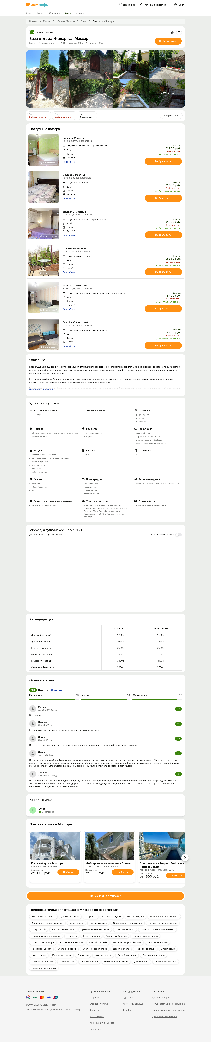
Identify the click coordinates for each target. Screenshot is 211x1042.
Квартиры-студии (111, 916)
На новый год (67, 961)
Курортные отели (61, 955)
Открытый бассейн (116, 935)
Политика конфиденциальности (168, 1010)
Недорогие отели (145, 948)
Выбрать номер (168, 41)
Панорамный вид (125, 929)
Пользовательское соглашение (168, 1003)
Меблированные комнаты (164, 916)
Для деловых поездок (44, 968)
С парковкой (39, 929)
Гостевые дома (135, 916)
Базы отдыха (76, 922)
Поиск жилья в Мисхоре (105, 896)
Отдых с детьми (89, 961)
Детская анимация (157, 942)
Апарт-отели (168, 948)
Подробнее (69, 162)
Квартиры (90, 916)
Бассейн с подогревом (145, 935)
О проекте (95, 997)
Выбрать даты (163, 161)
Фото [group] (28, 13)
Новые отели (39, 955)
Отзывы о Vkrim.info (100, 1003)
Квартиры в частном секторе (47, 922)
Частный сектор (98, 922)
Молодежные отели (42, 961)
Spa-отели (83, 955)
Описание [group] (54, 13)
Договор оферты (161, 997)
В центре (72, 935)
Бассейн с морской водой (127, 942)
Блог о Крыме (97, 1016)
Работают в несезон (154, 955)
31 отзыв (56, 690)
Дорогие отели (121, 948)
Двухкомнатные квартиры (163, 922)
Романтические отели (116, 961)
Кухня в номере (91, 935)
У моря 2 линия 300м (63, 929)
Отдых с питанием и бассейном (157, 929)
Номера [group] (40, 13)
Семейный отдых (127, 955)
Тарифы (127, 1010)
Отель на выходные (165, 961)
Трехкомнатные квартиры (95, 929)
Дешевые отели (70, 916)
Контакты (94, 1010)
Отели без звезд (67, 948)
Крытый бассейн (98, 942)
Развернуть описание (41, 389)
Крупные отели (103, 955)
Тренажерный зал (41, 948)
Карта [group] (67, 13)
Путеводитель (97, 1029)
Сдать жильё (129, 997)
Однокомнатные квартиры (127, 922)
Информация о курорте (102, 1022)
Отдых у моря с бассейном (46, 935)
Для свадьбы (141, 961)
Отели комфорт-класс (95, 948)
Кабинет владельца (133, 1003)
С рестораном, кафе (43, 942)
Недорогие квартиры (43, 916)
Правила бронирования (164, 1016)
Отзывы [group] (80, 13)
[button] (47, 79)
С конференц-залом (71, 942)
